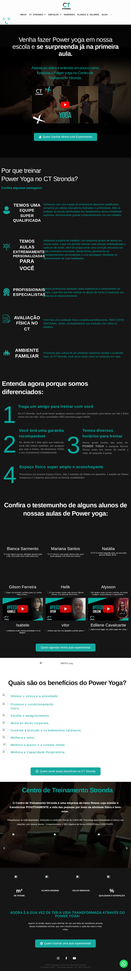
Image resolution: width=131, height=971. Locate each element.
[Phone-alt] (6, 23)
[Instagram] (9, 19)
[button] (65, 105)
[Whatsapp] (4, 19)
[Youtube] (74, 958)
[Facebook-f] (66, 958)
